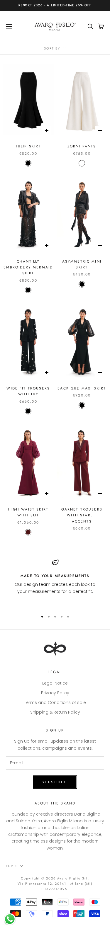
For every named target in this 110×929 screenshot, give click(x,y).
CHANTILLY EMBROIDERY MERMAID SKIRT (28, 267)
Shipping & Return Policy (55, 712)
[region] (55, 582)
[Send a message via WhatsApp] (10, 919)
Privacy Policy (55, 693)
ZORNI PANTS (81, 146)
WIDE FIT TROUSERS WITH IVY (28, 391)
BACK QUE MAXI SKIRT (81, 388)
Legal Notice (55, 683)
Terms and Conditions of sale (55, 702)
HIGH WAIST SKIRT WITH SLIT (28, 512)
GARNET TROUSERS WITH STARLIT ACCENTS (81, 515)
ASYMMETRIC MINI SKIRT (81, 264)
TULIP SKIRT (28, 146)
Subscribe (55, 782)
